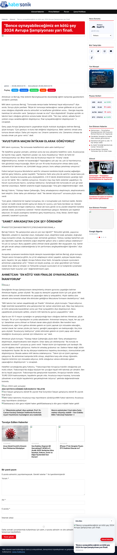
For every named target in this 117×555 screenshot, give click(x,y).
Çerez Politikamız (18, 552)
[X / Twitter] (98, 51)
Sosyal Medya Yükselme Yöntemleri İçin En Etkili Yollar (101, 150)
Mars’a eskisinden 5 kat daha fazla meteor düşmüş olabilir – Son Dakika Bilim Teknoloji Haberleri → (67, 412)
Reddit (43, 90)
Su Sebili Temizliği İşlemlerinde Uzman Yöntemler (101, 146)
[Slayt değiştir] (97, 237)
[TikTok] (91, 57)
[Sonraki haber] (110, 73)
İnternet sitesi (7, 518)
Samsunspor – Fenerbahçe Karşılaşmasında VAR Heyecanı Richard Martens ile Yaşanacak (101, 132)
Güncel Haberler (37, 12)
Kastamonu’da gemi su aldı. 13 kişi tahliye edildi (101, 141)
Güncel (12, 19)
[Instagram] (104, 51)
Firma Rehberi (54, 12)
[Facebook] (91, 51)
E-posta (6, 509)
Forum (66, 12)
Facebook (24, 90)
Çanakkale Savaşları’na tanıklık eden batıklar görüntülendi (101, 137)
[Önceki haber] (105, 73)
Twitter (15, 90)
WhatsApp (34, 90)
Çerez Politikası (80, 12)
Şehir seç (95, 31)
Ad (4, 500)
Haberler (5, 19)
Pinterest (52, 90)
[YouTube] (111, 51)
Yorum (5, 478)
